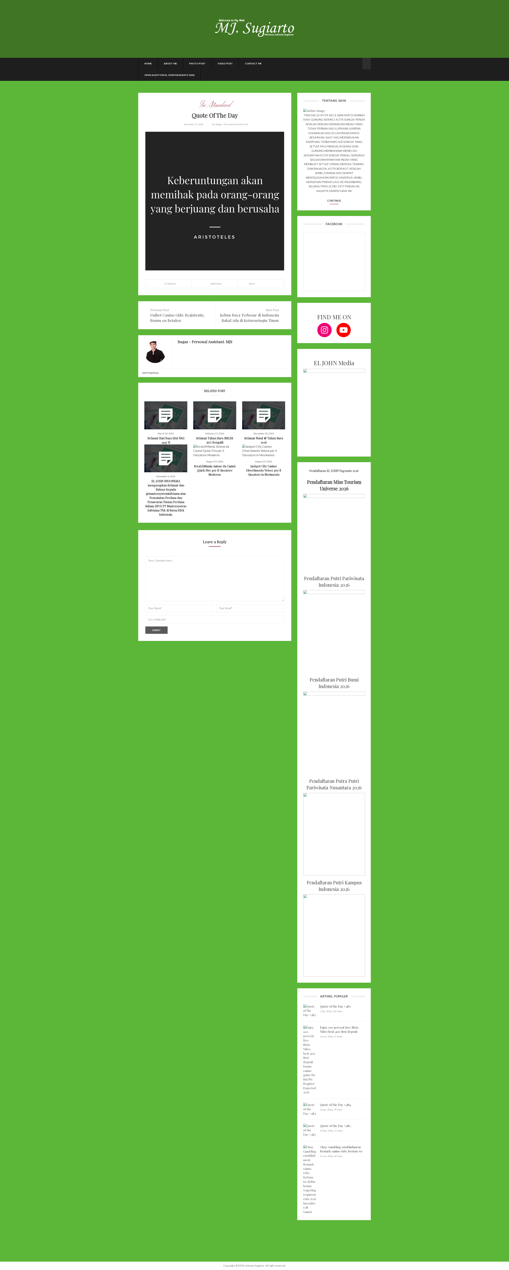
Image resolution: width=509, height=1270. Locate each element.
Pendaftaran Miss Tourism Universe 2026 (334, 485)
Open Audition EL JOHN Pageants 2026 (169, 75)
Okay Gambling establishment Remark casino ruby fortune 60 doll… (341, 1151)
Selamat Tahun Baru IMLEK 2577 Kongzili (214, 440)
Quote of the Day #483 (335, 1006)
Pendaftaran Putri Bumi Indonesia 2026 (334, 683)
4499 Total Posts (150, 372)
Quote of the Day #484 (335, 1105)
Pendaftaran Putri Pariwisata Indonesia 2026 (334, 581)
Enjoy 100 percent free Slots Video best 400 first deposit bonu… (339, 1031)
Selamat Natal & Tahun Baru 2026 (263, 440)
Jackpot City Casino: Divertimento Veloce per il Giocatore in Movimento (263, 470)
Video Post (225, 63)
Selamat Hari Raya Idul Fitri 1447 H (166, 440)
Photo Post (197, 63)
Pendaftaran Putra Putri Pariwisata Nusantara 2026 (334, 784)
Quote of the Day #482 (335, 1126)
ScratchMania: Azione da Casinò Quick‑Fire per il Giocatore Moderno (215, 470)
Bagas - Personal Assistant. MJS (232, 124)
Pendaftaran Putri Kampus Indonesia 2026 (334, 885)
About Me (170, 63)
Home (148, 63)
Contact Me (253, 63)
